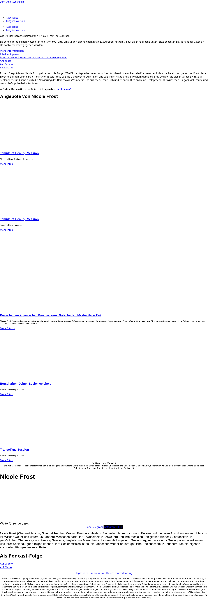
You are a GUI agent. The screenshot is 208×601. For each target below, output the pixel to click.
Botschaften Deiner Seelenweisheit (25, 383)
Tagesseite (12, 17)
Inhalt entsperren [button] (10, 54)
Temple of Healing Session (19, 153)
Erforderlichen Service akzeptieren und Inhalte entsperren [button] (33, 57)
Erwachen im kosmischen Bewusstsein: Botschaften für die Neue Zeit (50, 315)
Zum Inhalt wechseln (12, 1)
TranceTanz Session (14, 449)
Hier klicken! (63, 89)
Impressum (97, 573)
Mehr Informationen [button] (12, 50)
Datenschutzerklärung (119, 573)
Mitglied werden (15, 21)
